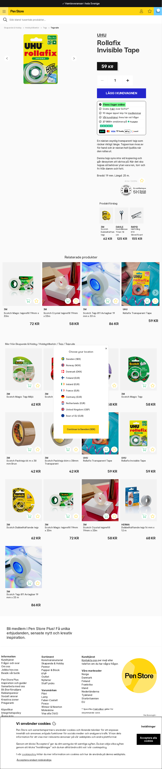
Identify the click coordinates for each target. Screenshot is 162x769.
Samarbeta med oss (13, 686)
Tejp (45, 28)
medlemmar (134, 113)
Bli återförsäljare (11, 689)
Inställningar (148, 726)
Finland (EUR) (73, 378)
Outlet (45, 676)
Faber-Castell (49, 700)
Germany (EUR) (74, 397)
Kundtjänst (7, 659)
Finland (86, 681)
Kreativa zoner (10, 699)
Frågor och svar (10, 663)
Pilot (44, 693)
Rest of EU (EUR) (75, 415)
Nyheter (46, 680)
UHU (101, 35)
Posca (45, 703)
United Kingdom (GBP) (78, 409)
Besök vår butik (10, 673)
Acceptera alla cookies (148, 739)
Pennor (45, 666)
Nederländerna (90, 691)
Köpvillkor (7, 709)
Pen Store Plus (10, 679)
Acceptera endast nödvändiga (34, 759)
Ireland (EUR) (73, 384)
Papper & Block (50, 670)
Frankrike (87, 684)
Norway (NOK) (73, 365)
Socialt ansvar (9, 696)
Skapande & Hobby (13, 28)
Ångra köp (7, 716)
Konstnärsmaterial (52, 660)
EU (83, 701)
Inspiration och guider (14, 683)
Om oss (5, 666)
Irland (85, 688)
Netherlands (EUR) (75, 403)
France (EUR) (72, 390)
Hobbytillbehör (32, 28)
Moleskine (47, 710)
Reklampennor (9, 692)
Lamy (44, 696)
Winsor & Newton (51, 706)
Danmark (87, 677)
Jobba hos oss (9, 669)
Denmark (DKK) (74, 371)
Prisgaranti (7, 702)
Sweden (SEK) (73, 359)
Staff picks (47, 683)
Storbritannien (90, 698)
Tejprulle (55, 28)
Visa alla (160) (49, 713)
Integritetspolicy (11, 712)
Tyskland (87, 695)
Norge (85, 674)
